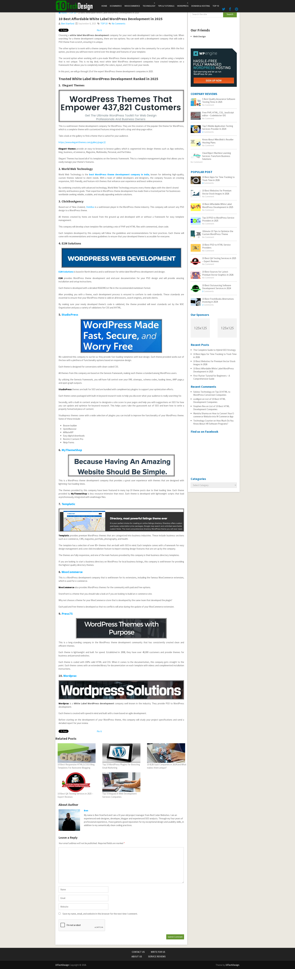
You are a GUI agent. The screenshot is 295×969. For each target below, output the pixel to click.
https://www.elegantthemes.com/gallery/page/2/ (82, 142)
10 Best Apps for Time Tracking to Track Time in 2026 (218, 179)
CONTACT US (138, 951)
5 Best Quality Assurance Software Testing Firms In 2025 (218, 101)
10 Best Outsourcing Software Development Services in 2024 (216, 287)
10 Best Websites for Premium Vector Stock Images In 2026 (216, 192)
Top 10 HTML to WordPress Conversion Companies (211, 393)
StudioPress (70, 314)
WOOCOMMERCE (132, 6)
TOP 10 (216, 6)
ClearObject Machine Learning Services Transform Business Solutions (216, 156)
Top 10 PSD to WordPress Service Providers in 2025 (218, 219)
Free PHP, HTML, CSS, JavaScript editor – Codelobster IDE (218, 114)
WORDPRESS (183, 4)
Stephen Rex (199, 406)
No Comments (118, 23)
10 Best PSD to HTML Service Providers (216, 246)
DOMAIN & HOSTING (200, 6)
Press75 (67, 613)
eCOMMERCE (116, 6)
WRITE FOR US (158, 951)
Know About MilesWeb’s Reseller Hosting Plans (218, 141)
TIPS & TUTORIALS (166, 6)
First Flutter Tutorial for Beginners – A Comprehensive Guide (211, 377)
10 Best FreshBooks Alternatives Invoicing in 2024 (218, 300)
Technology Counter (203, 420)
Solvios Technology (202, 391)
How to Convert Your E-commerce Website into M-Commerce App (213, 415)
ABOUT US (137, 956)
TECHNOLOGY (149, 4)
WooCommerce (72, 572)
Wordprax (70, 676)
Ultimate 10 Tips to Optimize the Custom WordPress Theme (217, 233)
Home (104, 6)
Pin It (99, 30)
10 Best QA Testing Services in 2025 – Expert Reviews (219, 260)
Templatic (68, 504)
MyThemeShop (72, 450)
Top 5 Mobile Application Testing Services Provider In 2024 (217, 128)
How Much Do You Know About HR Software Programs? (213, 422)
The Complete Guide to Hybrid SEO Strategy (214, 349)
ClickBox (90, 207)
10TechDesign (62, 964)
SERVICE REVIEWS (157, 956)
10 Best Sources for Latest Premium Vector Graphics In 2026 (217, 273)
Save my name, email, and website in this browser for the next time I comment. (100, 913)
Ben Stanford (67, 23)
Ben (86, 810)
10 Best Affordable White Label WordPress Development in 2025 (217, 206)
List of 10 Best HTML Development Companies (209, 401)
